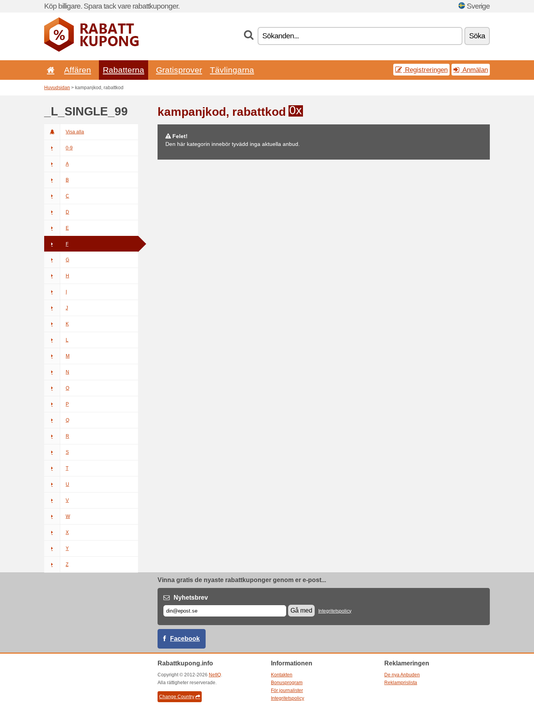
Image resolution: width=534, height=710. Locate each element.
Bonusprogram (287, 682)
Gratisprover (179, 69)
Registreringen (425, 70)
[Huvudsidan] (49, 69)
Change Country (176, 696)
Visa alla (75, 132)
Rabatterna (123, 69)
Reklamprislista (400, 682)
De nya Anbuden (402, 675)
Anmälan (474, 70)
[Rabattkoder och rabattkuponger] (91, 50)
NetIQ (215, 675)
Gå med (301, 610)
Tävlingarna (232, 69)
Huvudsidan (57, 87)
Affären (77, 69)
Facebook (185, 638)
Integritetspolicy (334, 611)
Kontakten (281, 675)
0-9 (69, 148)
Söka (477, 36)
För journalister (287, 690)
